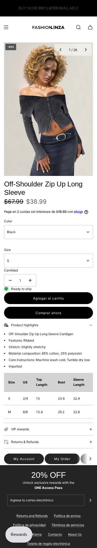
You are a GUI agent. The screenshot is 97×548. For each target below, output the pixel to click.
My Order (62, 459)
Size (7, 250)
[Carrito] (90, 27)
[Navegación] (6, 27)
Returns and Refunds (32, 516)
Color (8, 221)
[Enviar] (90, 500)
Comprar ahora (48, 313)
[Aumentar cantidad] (30, 280)
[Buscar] (78, 27)
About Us (75, 534)
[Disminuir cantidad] (10, 280)
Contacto (55, 534)
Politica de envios (67, 516)
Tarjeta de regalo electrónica (48, 544)
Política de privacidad (29, 525)
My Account (23, 459)
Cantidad (11, 270)
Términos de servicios (67, 525)
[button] (60, 50)
